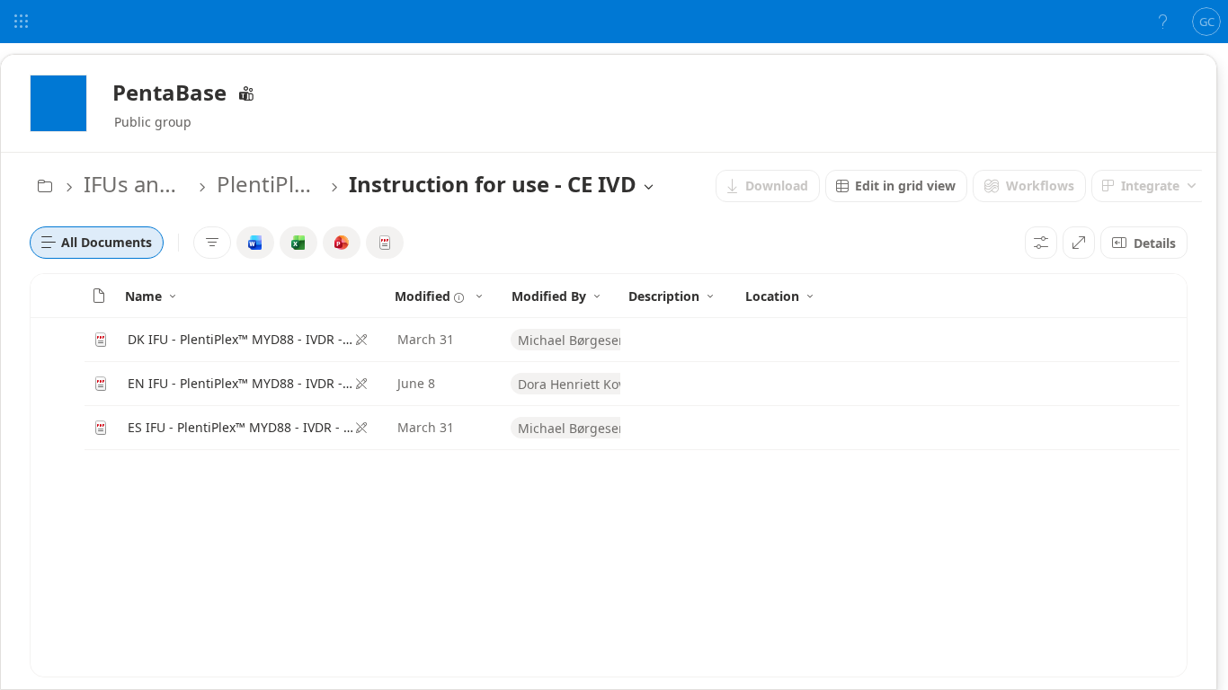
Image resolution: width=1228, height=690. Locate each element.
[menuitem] (768, 186)
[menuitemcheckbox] (255, 242)
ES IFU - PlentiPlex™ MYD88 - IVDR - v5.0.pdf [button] (241, 427)
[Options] (1041, 242)
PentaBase (169, 92)
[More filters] (212, 242)
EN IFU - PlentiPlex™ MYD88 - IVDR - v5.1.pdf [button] (241, 383)
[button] (99, 295)
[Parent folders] (45, 186)
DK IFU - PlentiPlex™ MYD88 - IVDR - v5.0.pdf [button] (241, 339)
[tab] (97, 242)
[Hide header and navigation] (1079, 242)
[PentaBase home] (58, 103)
